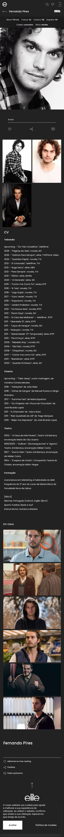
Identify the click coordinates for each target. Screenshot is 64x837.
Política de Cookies (46, 825)
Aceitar (13, 825)
